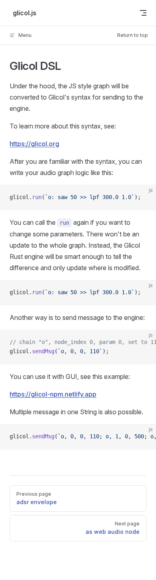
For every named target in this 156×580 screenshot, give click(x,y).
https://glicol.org (34, 144)
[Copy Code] (143, 197)
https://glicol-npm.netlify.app (53, 394)
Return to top (132, 35)
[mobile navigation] (143, 13)
